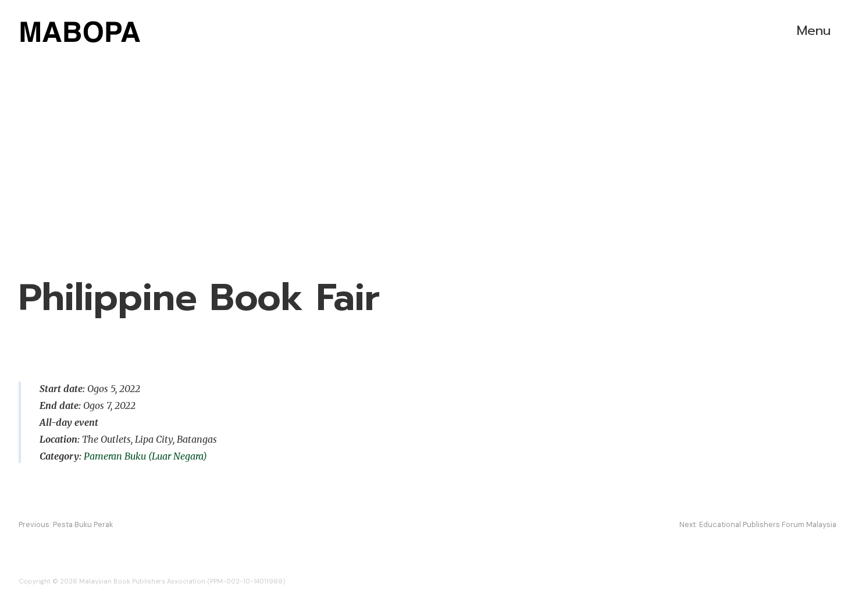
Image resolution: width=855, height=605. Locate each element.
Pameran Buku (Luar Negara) (145, 456)
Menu (814, 30)
